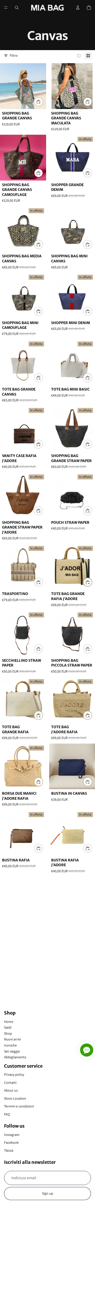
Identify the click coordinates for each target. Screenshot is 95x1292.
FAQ (7, 1114)
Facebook (11, 1142)
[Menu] (6, 7)
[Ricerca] (16, 7)
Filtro (14, 55)
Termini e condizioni (19, 1106)
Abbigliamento (15, 1057)
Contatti (10, 1082)
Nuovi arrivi (12, 1039)
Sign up (47, 1193)
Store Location (15, 1098)
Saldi (7, 1027)
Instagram (12, 1134)
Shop (8, 1033)
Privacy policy (14, 1074)
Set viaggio (12, 1051)
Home (8, 1021)
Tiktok (8, 1150)
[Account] (77, 7)
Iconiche (10, 1045)
